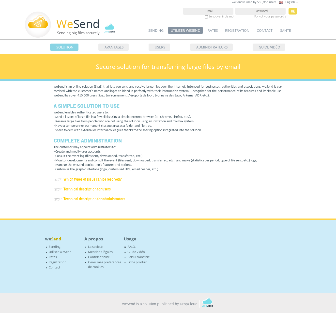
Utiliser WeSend (185, 30)
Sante (285, 30)
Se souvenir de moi (221, 16)
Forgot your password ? (270, 16)
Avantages (114, 47)
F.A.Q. (131, 247)
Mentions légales (100, 252)
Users (160, 47)
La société (95, 247)
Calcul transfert (138, 257)
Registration (237, 30)
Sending (156, 30)
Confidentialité (99, 257)
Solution (65, 47)
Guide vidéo (269, 47)
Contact (265, 30)
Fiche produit (137, 262)
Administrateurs (212, 47)
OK (293, 11)
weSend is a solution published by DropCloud (160, 303)
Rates (213, 30)
